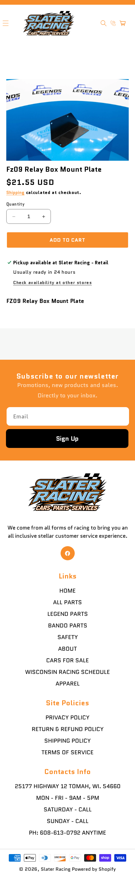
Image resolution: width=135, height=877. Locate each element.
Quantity (15, 204)
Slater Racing (56, 869)
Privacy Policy (67, 717)
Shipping (15, 192)
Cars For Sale (67, 660)
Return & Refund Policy (68, 729)
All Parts (67, 602)
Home (67, 590)
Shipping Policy (67, 740)
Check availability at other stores (52, 282)
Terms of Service (67, 752)
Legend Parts (67, 614)
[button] (103, 23)
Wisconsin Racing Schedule (67, 672)
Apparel (68, 683)
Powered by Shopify (94, 869)
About (67, 648)
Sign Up (67, 438)
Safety (67, 637)
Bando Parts (67, 625)
